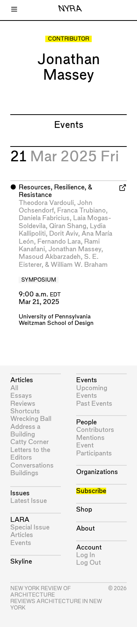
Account (89, 547)
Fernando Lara (59, 241)
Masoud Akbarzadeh (50, 257)
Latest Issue (28, 501)
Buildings (24, 473)
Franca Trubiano (81, 210)
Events (20, 543)
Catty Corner (29, 442)
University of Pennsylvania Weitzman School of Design (56, 320)
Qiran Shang (67, 226)
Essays (21, 395)
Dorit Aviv (63, 233)
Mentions (90, 438)
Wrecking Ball (30, 419)
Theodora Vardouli (46, 203)
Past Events (94, 403)
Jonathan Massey (74, 249)
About (85, 528)
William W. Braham (79, 265)
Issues (20, 493)
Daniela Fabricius (44, 218)
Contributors (95, 430)
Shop (84, 509)
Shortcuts (25, 411)
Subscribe (91, 491)
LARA (19, 520)
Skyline (21, 561)
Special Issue (29, 527)
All (14, 388)
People (86, 422)
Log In (85, 555)
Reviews (22, 403)
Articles (21, 380)
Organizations (97, 472)
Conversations (32, 465)
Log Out (88, 562)
